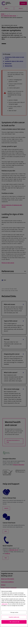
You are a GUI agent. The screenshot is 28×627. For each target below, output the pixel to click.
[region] (14, 607)
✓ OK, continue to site (14, 621)
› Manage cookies (14, 612)
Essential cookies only (14, 617)
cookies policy (4, 604)
